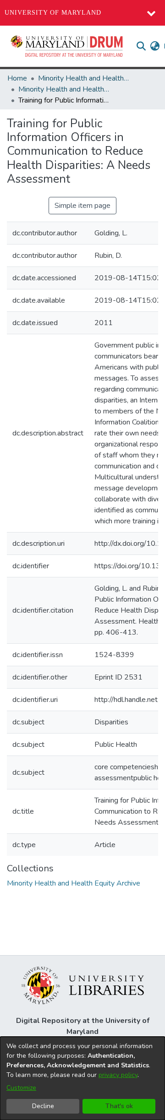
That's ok (119, 1106)
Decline (43, 1106)
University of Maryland (53, 12)
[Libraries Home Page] (83, 985)
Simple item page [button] (82, 206)
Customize (21, 1087)
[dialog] (82, 1078)
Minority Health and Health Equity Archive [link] (84, 78)
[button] (67, 46)
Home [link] (17, 78)
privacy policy (118, 1075)
